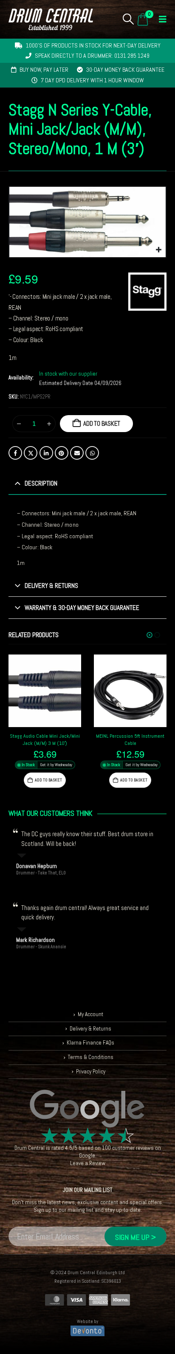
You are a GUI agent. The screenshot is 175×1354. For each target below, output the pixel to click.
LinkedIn (46, 453)
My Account (90, 1014)
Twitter (30, 453)
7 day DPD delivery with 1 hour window (92, 80)
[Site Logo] (50, 19)
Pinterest (61, 453)
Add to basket (101, 423)
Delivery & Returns (90, 1028)
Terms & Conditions (90, 1057)
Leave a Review (87, 1163)
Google (87, 1155)
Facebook (15, 453)
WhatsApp (92, 453)
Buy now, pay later (44, 69)
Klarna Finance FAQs (90, 1042)
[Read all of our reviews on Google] (87, 1109)
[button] (128, 19)
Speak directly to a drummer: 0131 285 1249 (92, 55)
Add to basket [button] (48, 780)
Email (77, 453)
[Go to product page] (44, 691)
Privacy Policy (90, 1071)
